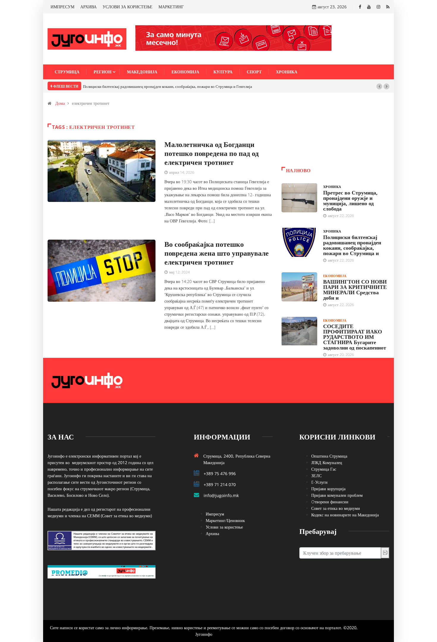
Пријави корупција (328, 488)
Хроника (286, 72)
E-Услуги (319, 482)
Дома (60, 103)
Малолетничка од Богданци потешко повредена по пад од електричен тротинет (211, 153)
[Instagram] (378, 7)
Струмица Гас (323, 469)
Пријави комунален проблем (337, 495)
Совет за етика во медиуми (335, 508)
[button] (379, 86)
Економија (185, 72)
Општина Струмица (329, 456)
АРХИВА (88, 7)
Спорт (254, 72)
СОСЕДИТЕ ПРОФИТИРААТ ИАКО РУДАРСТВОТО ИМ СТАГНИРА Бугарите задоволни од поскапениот (354, 336)
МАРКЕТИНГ (171, 7)
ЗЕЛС (316, 475)
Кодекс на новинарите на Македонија (345, 515)
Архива (212, 533)
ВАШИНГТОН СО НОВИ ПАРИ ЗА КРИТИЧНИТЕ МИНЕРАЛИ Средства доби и (355, 289)
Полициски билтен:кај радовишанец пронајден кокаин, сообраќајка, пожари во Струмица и (352, 245)
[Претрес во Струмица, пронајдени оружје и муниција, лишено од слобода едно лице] (299, 197)
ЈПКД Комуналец (326, 462)
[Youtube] (369, 7)
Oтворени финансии (329, 502)
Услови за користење (224, 527)
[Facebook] (360, 7)
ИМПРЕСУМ (62, 7)
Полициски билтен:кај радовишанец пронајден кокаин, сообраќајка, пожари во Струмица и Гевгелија (167, 86)
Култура (222, 72)
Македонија (142, 72)
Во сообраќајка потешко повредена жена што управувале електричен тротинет (216, 253)
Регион (102, 72)
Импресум (215, 514)
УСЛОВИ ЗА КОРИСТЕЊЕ (128, 7)
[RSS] (387, 7)
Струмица (67, 72)
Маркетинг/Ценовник (225, 520)
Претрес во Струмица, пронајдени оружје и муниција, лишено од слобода (350, 200)
